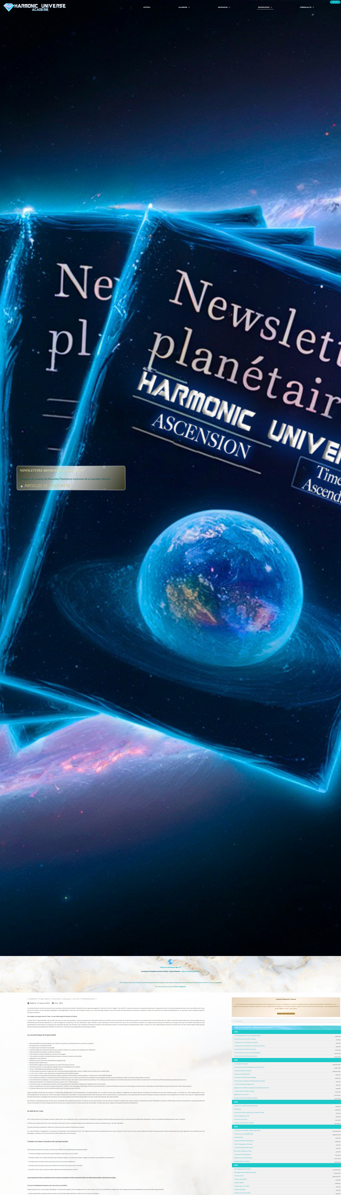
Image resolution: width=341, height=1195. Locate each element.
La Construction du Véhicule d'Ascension (245, 1056)
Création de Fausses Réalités (242, 1193)
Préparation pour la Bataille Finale (243, 1134)
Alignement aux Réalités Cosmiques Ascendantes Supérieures (251, 1087)
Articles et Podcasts (47, 485)
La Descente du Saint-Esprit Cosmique (245, 1039)
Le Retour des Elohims (240, 1179)
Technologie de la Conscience (242, 1169)
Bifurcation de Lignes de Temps (243, 1151)
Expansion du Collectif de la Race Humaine (246, 1105)
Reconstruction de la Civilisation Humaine (245, 1098)
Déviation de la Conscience (241, 1186)
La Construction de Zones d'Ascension (245, 1049)
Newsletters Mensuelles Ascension (51, 470)
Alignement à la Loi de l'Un (241, 1094)
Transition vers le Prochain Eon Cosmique (246, 1042)
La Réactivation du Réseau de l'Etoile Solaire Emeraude (249, 1081)
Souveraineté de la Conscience (242, 1070)
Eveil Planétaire (238, 1137)
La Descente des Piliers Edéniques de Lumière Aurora (249, 1067)
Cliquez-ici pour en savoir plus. (190, 971)
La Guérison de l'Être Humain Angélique (245, 1077)
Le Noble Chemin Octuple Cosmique (244, 1091)
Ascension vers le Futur (240, 1119)
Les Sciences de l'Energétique (242, 1154)
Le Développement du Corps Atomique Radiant (247, 1035)
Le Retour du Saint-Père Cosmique (244, 1123)
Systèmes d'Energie (239, 1189)
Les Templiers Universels (241, 1064)
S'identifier (335, 2)
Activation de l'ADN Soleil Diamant (243, 1140)
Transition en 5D (239, 1175)
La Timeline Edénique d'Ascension (243, 1147)
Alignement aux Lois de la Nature (243, 1158)
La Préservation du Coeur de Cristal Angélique (247, 1052)
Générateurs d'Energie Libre (242, 1074)
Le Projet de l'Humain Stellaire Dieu (244, 1084)
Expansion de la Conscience (242, 1161)
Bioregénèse (237, 1109)
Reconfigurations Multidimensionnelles (245, 1172)
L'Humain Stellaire (239, 1182)
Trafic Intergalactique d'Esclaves (243, 1144)
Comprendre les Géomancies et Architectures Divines (249, 1046)
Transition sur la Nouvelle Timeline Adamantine (247, 1130)
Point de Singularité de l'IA (241, 1116)
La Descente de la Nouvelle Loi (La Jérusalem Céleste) (249, 1112)
